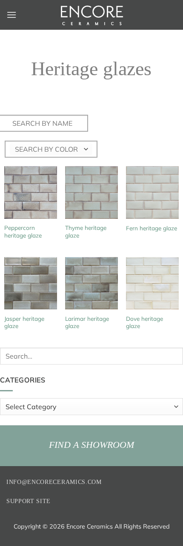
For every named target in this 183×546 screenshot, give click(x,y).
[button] (11, 14)
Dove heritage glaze (144, 322)
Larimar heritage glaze (87, 322)
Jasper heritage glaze (24, 322)
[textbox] (46, 149)
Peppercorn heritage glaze (23, 231)
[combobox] (51, 149)
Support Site (28, 501)
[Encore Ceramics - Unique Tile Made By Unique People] (91, 15)
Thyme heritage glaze (85, 231)
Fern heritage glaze (151, 228)
